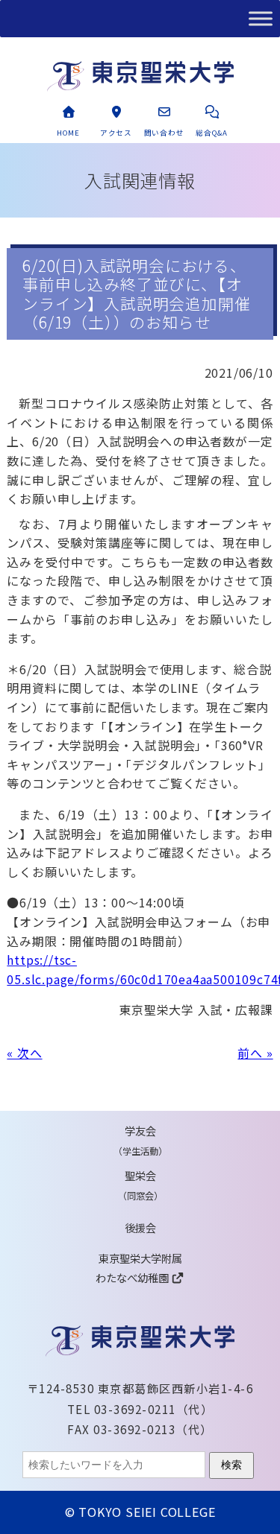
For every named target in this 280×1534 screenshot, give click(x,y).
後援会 (140, 1227)
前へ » (255, 1053)
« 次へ (24, 1053)
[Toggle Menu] (261, 18)
